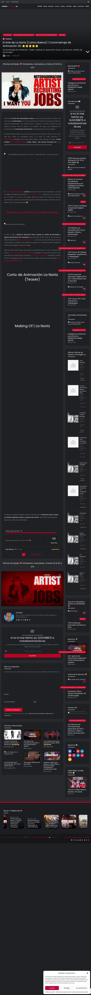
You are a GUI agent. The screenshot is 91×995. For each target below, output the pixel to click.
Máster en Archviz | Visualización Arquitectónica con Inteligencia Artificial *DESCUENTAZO (76, 183)
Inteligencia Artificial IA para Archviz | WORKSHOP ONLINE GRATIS (77, 86)
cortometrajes (7, 35)
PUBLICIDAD (86, 837)
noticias (45, 6)
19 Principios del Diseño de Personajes (32, 763)
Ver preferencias (81, 988)
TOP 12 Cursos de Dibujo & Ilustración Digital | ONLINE (77, 208)
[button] (87, 973)
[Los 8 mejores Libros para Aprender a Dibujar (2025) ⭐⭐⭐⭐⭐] (52, 734)
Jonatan (8, 55)
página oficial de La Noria (27, 240)
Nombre (7, 694)
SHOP (7, 1)
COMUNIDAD (14, 1)
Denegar (66, 988)
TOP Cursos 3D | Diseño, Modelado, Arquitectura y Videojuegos (77, 254)
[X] (21, 620)
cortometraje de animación (14, 192)
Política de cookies (50, 992)
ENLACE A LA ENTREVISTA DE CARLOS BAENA (32, 212)
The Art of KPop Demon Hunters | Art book (77, 790)
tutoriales (62, 6)
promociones (81, 6)
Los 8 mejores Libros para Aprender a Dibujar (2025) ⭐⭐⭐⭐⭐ (52, 742)
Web (35, 701)
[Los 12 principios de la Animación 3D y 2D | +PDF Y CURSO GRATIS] (12, 756)
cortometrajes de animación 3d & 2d (24, 35)
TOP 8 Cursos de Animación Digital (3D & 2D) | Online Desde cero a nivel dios (77, 277)
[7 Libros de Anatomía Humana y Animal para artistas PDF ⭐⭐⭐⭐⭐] (12, 734)
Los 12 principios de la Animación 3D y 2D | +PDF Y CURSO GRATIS (12, 764)
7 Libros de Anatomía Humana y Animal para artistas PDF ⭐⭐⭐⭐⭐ (11, 742)
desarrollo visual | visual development (46, 35)
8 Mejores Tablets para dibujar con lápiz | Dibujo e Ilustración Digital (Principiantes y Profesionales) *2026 (52, 766)
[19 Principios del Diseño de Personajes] (32, 756)
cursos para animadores (39, 255)
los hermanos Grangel (18, 142)
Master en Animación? (42, 837)
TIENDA (87, 6)
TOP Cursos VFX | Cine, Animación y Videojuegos (77, 301)
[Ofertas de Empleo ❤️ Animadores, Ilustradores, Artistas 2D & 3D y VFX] (32, 90)
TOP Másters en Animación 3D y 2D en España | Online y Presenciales (76, 231)
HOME (40, 6)
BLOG (2, 1)
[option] (16, 822)
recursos (57, 6)
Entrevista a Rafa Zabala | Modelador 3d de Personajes (77, 693)
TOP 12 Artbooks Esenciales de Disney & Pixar (77, 625)
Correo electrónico (10, 701)
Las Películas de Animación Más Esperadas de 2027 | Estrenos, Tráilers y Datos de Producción (76, 728)
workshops (69, 6)
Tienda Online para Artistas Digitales (21, 253)
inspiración (51, 6)
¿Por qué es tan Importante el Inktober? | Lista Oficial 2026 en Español (31, 743)
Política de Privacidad (70, 837)
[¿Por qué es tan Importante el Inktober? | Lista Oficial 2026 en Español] (32, 734)
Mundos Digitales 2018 (34, 194)
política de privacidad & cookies (63, 992)
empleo (75, 6)
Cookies (79, 837)
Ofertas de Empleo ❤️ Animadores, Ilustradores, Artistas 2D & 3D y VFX (32, 66)
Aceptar (52, 988)
